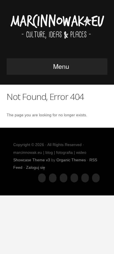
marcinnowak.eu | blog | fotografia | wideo (57, 31)
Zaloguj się (35, 167)
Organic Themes (71, 160)
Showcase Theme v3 (31, 160)
